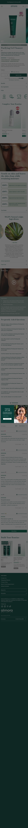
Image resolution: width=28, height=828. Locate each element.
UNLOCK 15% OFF (7, 418)
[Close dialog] (26, 406)
